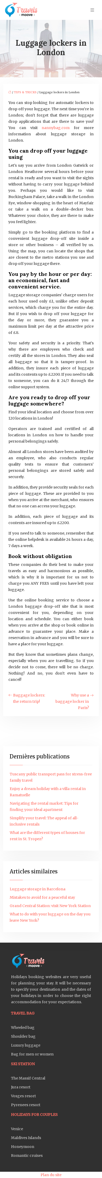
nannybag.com (56, 127)
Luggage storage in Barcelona (37, 889)
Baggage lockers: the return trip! (29, 698)
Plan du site (51, 1175)
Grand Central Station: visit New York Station (50, 905)
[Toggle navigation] (92, 10)
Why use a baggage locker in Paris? (72, 701)
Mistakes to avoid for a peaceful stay (42, 897)
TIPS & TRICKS (25, 92)
